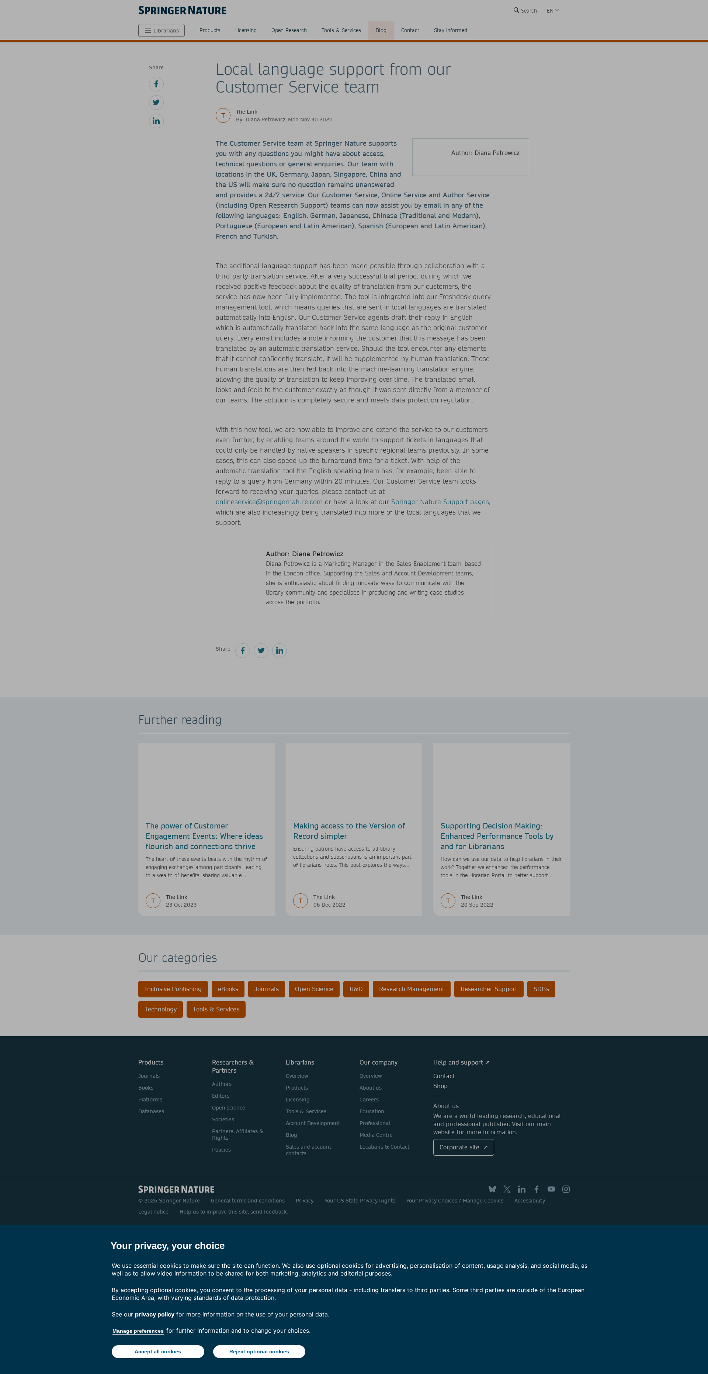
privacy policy (154, 1314)
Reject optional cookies (259, 1351)
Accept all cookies (158, 1351)
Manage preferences (138, 1331)
